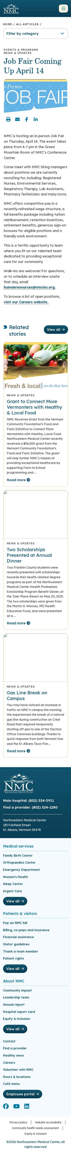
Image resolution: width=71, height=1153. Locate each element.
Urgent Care (12, 891)
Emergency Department (21, 870)
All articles (27, 24)
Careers (9, 1062)
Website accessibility (48, 1122)
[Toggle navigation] (63, 8)
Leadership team (16, 997)
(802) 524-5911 (41, 800)
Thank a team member (20, 951)
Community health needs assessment (35, 1128)
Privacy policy (18, 1122)
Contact (9, 1041)
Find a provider (15, 1048)
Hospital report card (19, 1012)
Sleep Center (13, 884)
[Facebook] (26, 119)
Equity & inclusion (16, 1019)
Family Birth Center (18, 855)
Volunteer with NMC (18, 1069)
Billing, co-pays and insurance (26, 930)
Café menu (11, 1084)
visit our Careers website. (26, 302)
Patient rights (13, 958)
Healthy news (13, 1055)
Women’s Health (15, 877)
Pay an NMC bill (15, 923)
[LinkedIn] (35, 119)
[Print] (8, 119)
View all (53, 329)
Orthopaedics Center (19, 862)
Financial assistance (18, 937)
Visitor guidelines (16, 944)
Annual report (14, 1004)
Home (7, 24)
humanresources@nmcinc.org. (29, 287)
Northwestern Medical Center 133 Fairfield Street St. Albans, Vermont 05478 (24, 825)
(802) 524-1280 (45, 807)
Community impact (17, 990)
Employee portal (20, 1094)
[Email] (17, 119)
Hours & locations (16, 1077)
